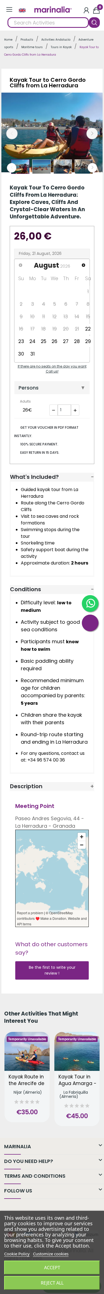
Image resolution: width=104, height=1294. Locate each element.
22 (88, 329)
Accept (52, 1268)
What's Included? (34, 477)
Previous (12, 133)
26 (54, 341)
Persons (29, 387)
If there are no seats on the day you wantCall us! (52, 369)
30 (21, 354)
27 (66, 341)
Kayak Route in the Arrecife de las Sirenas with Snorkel (27, 1080)
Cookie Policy (17, 1253)
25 (43, 341)
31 (32, 354)
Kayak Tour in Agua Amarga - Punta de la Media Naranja (78, 1080)
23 (21, 341)
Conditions (25, 589)
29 (88, 341)
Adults (25, 401)
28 (77, 341)
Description (26, 786)
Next (92, 133)
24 (32, 341)
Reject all (52, 1283)
